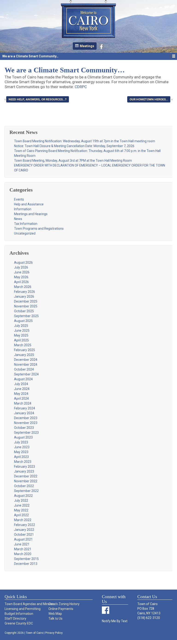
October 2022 (24, 486)
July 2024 (21, 384)
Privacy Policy (54, 632)
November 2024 (25, 364)
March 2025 (22, 345)
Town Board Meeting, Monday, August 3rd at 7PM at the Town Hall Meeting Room (73, 160)
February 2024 (24, 408)
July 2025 (21, 326)
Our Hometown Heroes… (149, 99)
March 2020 (22, 554)
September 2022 (26, 491)
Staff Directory (15, 618)
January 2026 (24, 296)
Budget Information (19, 613)
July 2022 (21, 500)
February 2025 (24, 350)
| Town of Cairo (33, 632)
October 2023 (24, 428)
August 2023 (23, 437)
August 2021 (23, 539)
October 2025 (24, 311)
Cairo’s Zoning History (64, 604)
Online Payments (60, 609)
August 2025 (23, 321)
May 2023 (21, 452)
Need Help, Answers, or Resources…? (38, 99)
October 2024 (24, 369)
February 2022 (24, 525)
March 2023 (22, 462)
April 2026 (21, 282)
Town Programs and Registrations (39, 228)
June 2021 (22, 544)
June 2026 (22, 272)
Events (19, 199)
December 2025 (25, 301)
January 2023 (24, 471)
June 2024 (22, 389)
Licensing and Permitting (23, 609)
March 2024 (22, 403)
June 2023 (22, 447)
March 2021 (22, 549)
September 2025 (26, 316)
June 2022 (22, 505)
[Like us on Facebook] (101, 46)
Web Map (55, 613)
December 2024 (25, 360)
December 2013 (25, 564)
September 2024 (26, 374)
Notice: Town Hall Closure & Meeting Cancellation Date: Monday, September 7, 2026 (74, 146)
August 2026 (23, 262)
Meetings (87, 46)
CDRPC (81, 86)
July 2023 (21, 442)
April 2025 (21, 340)
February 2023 (24, 466)
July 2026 (21, 267)
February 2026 (24, 292)
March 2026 (22, 287)
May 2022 (21, 510)
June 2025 (22, 330)
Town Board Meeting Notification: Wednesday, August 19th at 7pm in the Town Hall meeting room (84, 141)
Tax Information (25, 224)
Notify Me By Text (114, 621)
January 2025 (24, 355)
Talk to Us (55, 618)
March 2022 (22, 520)
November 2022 (25, 481)
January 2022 (24, 530)
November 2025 (25, 306)
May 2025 (21, 335)
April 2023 (21, 457)
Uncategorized (24, 233)
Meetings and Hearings (30, 214)
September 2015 (26, 559)
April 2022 (21, 515)
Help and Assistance (29, 204)
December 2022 (25, 476)
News (18, 219)
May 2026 (21, 277)
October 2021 (24, 534)
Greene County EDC (19, 623)
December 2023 (25, 418)
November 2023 (25, 423)
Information (22, 209)
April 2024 (21, 398)
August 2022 (23, 496)
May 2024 (21, 394)
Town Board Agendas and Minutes (26, 604)
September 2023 (26, 432)
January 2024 (24, 413)
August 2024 (23, 379)
